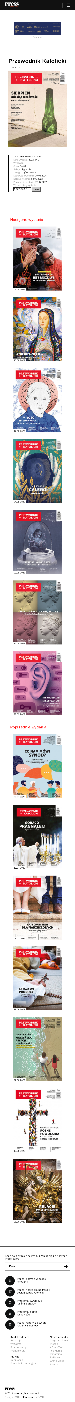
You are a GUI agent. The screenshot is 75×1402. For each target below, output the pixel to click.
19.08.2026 (41, 175)
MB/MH (40, 1397)
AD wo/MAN (57, 1347)
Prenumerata (17, 1350)
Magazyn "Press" (59, 1340)
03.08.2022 (37, 179)
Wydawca (15, 1344)
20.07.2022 (41, 182)
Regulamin (16, 1360)
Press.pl (54, 1344)
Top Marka (56, 1350)
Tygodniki (27, 169)
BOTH (17, 1397)
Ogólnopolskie (29, 172)
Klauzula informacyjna (23, 1363)
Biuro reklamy (18, 1347)
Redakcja (15, 1340)
